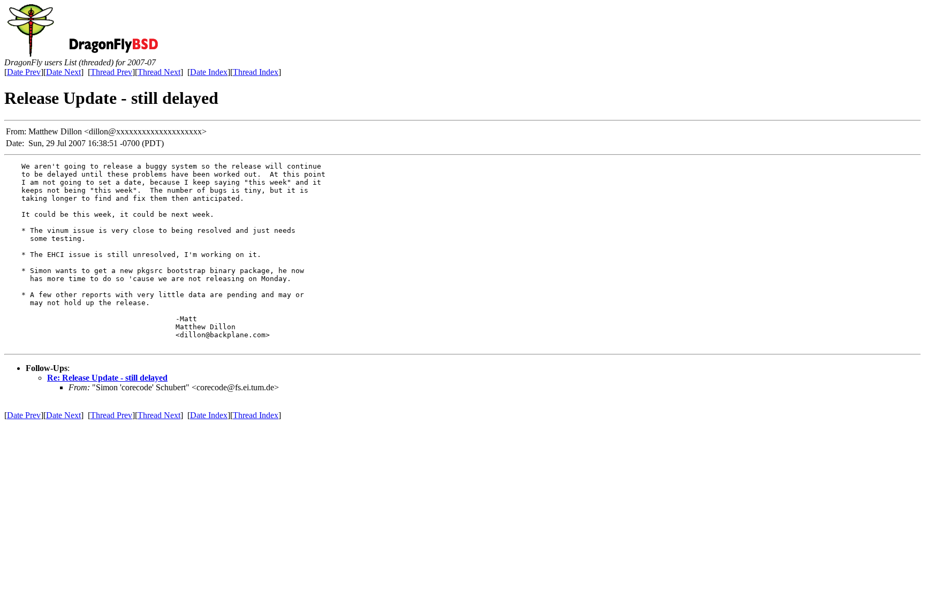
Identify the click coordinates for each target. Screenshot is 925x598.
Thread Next (159, 72)
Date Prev (24, 72)
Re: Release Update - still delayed (107, 377)
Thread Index (255, 72)
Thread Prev (111, 72)
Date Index (209, 72)
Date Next (63, 72)
